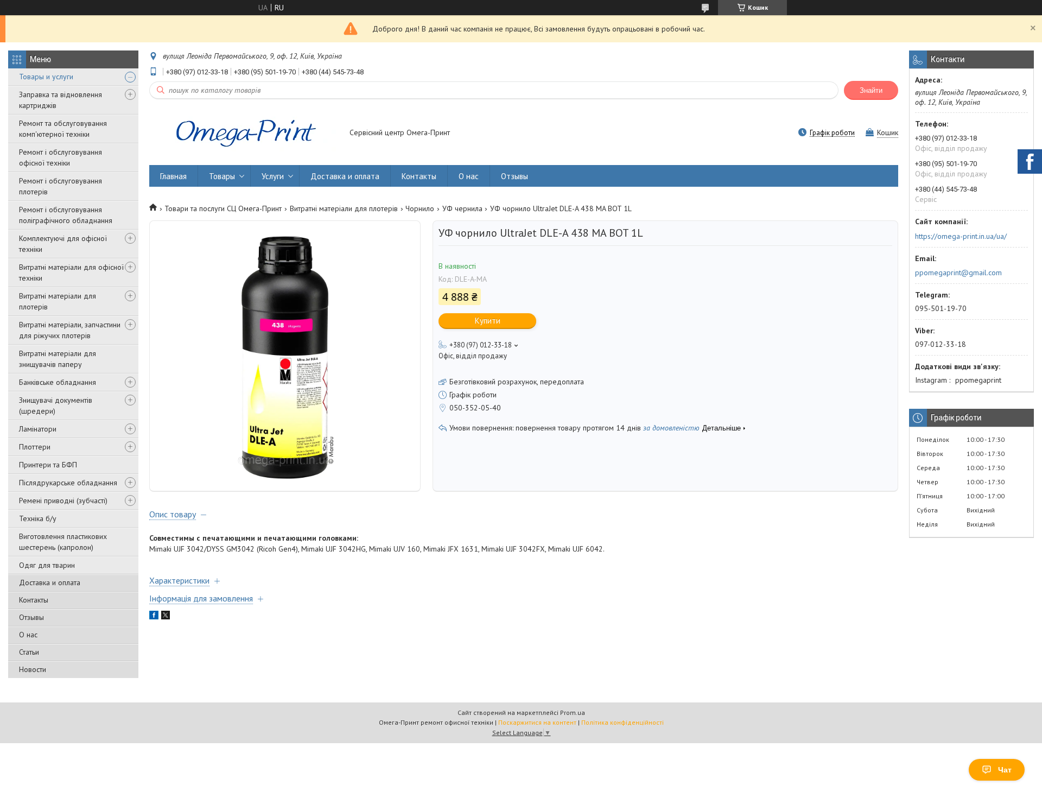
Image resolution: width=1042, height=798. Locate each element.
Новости (32, 669)
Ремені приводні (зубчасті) (63, 500)
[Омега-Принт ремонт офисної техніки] (244, 133)
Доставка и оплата (49, 582)
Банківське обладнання (57, 382)
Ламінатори (37, 429)
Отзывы (31, 617)
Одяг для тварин (47, 565)
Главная (173, 176)
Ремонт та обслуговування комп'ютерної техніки (63, 128)
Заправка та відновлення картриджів (60, 100)
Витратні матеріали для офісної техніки (71, 272)
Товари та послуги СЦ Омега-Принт (223, 208)
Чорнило (419, 208)
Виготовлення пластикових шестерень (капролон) (63, 541)
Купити (487, 320)
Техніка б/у (37, 518)
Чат (1005, 769)
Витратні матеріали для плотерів (57, 301)
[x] (165, 617)
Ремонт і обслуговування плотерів (60, 186)
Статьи (29, 652)
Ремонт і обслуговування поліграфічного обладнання (65, 215)
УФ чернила (462, 208)
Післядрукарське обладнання (68, 482)
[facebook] (153, 617)
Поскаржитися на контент (537, 722)
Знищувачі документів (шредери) (55, 405)
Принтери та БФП (48, 465)
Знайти (871, 90)
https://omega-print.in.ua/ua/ (961, 236)
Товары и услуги (46, 76)
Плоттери (34, 447)
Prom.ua (572, 712)
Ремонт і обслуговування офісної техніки (60, 157)
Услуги (273, 176)
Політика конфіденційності (622, 722)
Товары (222, 176)
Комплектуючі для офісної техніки (63, 243)
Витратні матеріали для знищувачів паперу (57, 359)
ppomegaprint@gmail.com (958, 272)
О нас (28, 634)
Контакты (33, 600)
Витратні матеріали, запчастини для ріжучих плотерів (69, 330)
